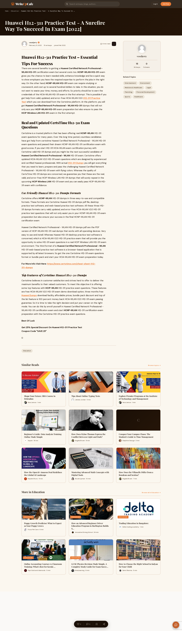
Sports (127, 97)
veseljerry (33, 42)
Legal (149, 88)
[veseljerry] (24, 44)
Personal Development (145, 92)
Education (15, 11)
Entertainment (130, 83)
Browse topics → (154, 365)
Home (7, 11)
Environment (145, 83)
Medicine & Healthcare (133, 88)
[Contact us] (175, 625)
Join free (165, 4)
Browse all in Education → (151, 493)
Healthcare (138, 97)
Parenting (128, 92)
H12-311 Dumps (76, 163)
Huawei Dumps (29, 295)
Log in (155, 4)
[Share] (104, 624)
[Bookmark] (96, 624)
